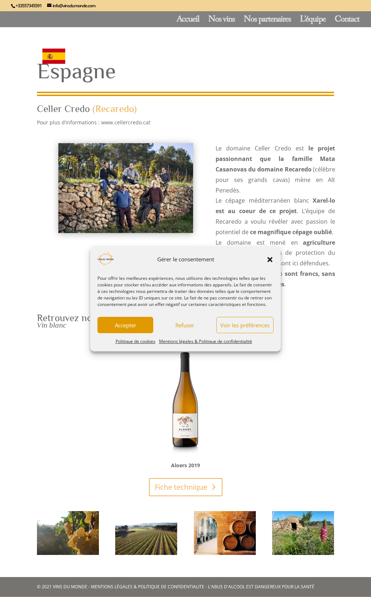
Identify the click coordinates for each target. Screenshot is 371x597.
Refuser (184, 325)
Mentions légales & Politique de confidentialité (205, 342)
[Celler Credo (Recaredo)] (68, 553)
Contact (347, 21)
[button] (270, 259)
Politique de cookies (135, 342)
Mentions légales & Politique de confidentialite (147, 587)
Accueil (187, 21)
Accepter (125, 325)
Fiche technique (181, 487)
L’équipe (313, 21)
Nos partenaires (267, 21)
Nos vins (221, 21)
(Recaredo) (114, 108)
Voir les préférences (245, 325)
